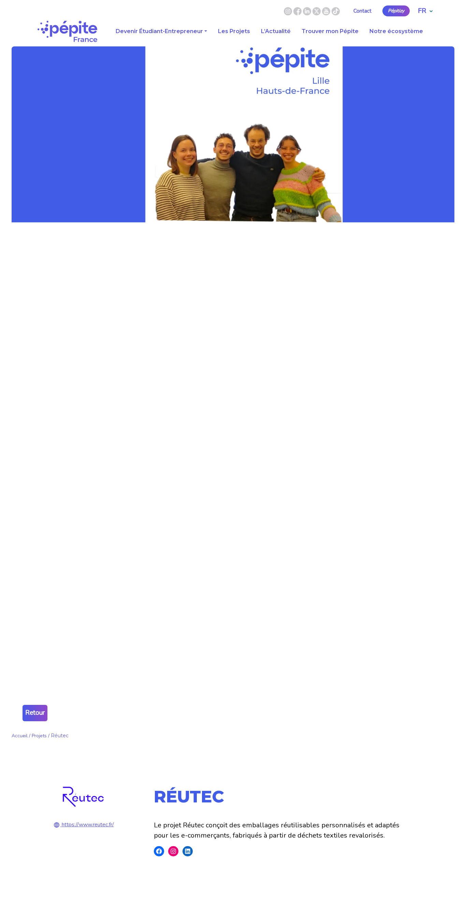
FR (422, 10)
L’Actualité (276, 31)
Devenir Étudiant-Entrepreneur (159, 31)
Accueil (20, 735)
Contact (362, 11)
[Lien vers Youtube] (326, 10)
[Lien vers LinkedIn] (307, 10)
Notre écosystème (396, 31)
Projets (39, 735)
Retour (35, 712)
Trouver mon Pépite (330, 31)
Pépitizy (396, 11)
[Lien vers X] (317, 10)
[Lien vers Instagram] (288, 10)
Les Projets (234, 31)
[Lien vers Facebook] (298, 10)
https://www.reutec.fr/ (88, 824)
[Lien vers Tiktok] (336, 10)
